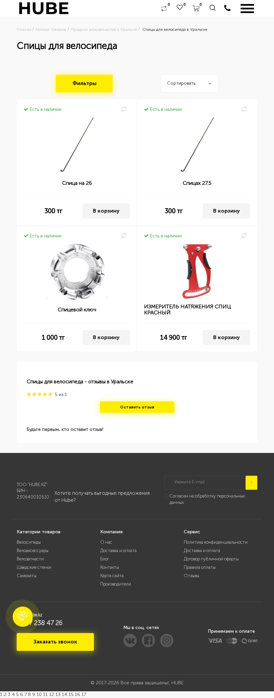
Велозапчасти (30, 558)
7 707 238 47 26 (39, 623)
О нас (106, 542)
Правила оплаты (200, 567)
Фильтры (85, 83)
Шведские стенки (34, 567)
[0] (164, 8)
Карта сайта (112, 575)
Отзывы (191, 575)
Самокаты (26, 575)
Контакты (109, 567)
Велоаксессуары (32, 550)
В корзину (106, 211)
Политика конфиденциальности (216, 542)
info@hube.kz (29, 614)
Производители (115, 584)
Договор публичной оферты (211, 558)
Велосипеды (29, 542)
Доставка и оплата (118, 550)
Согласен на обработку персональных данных (207, 499)
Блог (104, 558)
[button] (23, 617)
